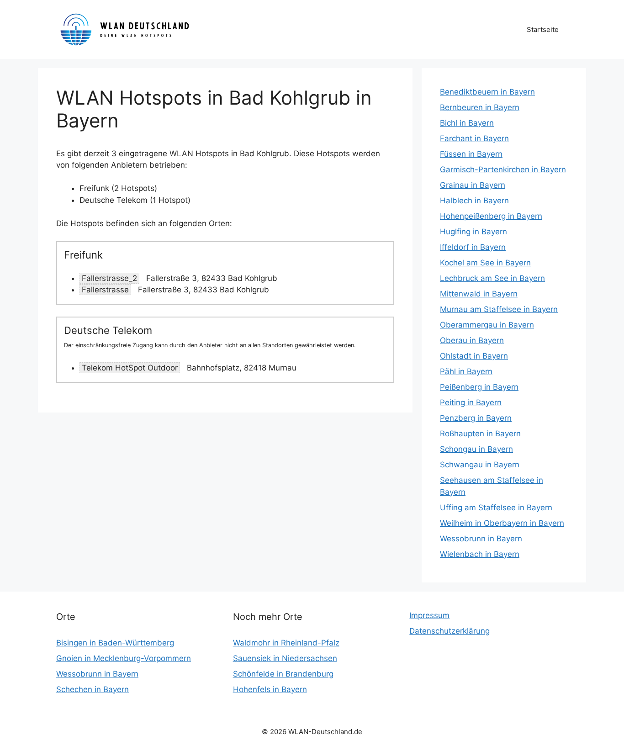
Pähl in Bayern (466, 371)
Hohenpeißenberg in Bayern (491, 216)
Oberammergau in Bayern (487, 324)
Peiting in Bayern (471, 402)
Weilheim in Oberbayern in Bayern (502, 523)
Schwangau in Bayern (479, 464)
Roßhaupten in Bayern (480, 433)
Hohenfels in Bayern (270, 689)
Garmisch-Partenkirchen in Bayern (503, 169)
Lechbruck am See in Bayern (492, 278)
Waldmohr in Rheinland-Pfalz (286, 642)
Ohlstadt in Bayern (474, 355)
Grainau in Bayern (472, 185)
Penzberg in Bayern (476, 418)
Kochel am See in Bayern (485, 262)
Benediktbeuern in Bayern (487, 91)
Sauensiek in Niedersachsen (285, 658)
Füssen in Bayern (471, 154)
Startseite (543, 29)
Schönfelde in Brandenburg (283, 673)
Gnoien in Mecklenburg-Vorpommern (123, 658)
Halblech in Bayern (474, 200)
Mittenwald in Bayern (479, 293)
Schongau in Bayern (476, 449)
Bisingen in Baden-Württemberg (115, 642)
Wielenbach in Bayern (479, 554)
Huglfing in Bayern (473, 231)
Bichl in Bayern (467, 122)
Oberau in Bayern (472, 340)
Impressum (429, 615)
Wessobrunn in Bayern (481, 538)
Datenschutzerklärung (449, 630)
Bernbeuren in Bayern (479, 107)
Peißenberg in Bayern (479, 387)
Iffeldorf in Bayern (473, 247)
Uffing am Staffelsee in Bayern (496, 507)
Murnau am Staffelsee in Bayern (499, 309)
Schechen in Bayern (92, 689)
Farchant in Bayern (474, 138)
